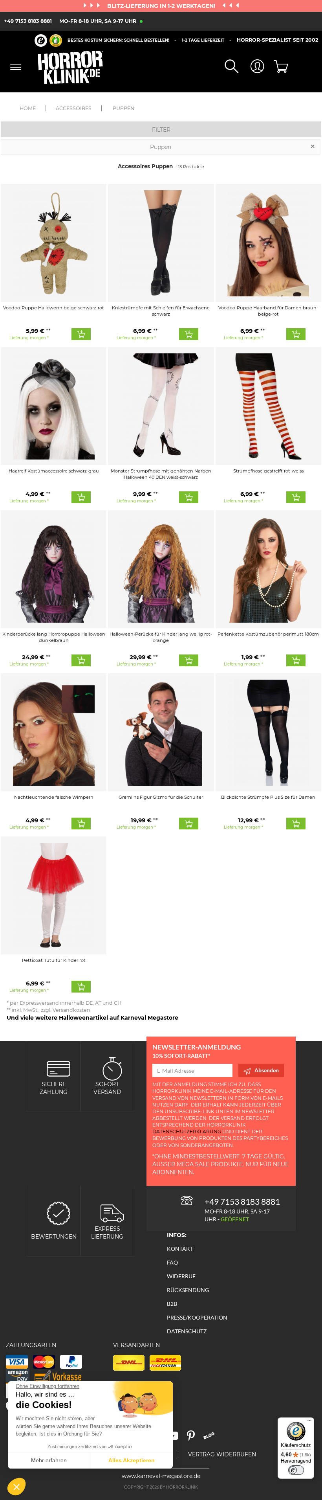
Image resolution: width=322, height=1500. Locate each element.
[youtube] (176, 1438)
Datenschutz (187, 1331)
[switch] (296, 1470)
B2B (172, 1303)
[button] (16, 1486)
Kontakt (180, 1248)
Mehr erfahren (49, 1460)
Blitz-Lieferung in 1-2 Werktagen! (162, 5)
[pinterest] (194, 1438)
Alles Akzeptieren (131, 1460)
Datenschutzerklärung (186, 1131)
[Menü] (309, 1422)
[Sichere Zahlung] (58, 1067)
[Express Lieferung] (112, 1212)
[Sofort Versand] (112, 1067)
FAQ (172, 1262)
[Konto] (251, 67)
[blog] (211, 1438)
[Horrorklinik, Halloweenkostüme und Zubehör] (71, 67)
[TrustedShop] (48, 40)
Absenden (266, 1070)
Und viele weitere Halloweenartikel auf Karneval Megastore (92, 1017)
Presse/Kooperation (197, 1317)
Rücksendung (188, 1290)
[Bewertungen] (58, 1212)
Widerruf (181, 1276)
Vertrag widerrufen (222, 1454)
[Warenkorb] (277, 67)
